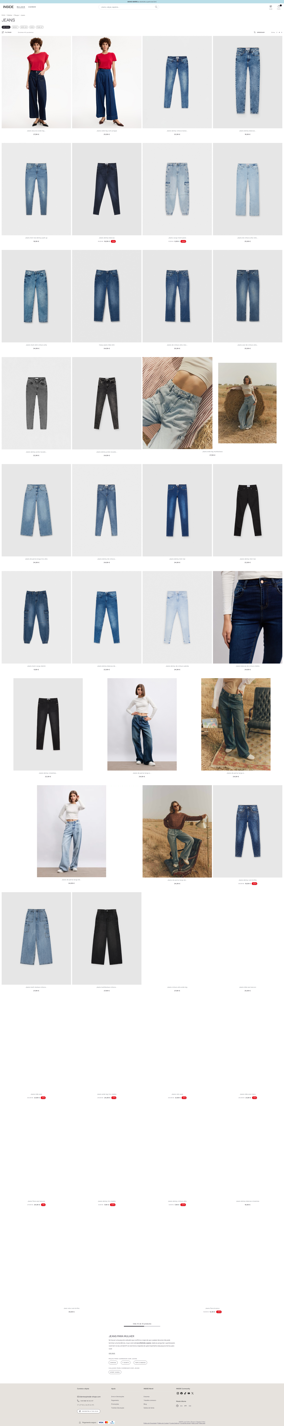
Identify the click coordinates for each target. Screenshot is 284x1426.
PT (186, 1406)
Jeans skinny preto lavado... (36, 452)
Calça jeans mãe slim (107, 345)
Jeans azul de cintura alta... (247, 345)
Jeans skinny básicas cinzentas (247, 1201)
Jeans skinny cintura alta (177, 1201)
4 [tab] (7, 37)
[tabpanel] (36, 82)
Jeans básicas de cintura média (247, 666)
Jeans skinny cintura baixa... (177, 131)
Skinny (15, 27)
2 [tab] (5, 37)
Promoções (115, 1404)
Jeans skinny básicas (107, 238)
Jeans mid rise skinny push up (36, 238)
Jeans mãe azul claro (248, 1094)
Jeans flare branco (212, 1308)
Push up (40, 27)
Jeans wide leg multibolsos (212, 452)
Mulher (21, 7)
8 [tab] (211, 680)
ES (181, 1406)
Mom (32, 27)
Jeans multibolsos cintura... (106, 987)
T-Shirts (125, 1362)
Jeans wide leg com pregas (107, 131)
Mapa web (202, 1423)
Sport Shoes (115, 1372)
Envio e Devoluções (117, 1397)
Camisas (113, 1362)
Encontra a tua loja (90, 1411)
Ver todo (6, 27)
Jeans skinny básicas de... (106, 666)
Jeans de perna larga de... (71, 880)
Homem (32, 7)
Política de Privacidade (150, 1423)
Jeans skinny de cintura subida (177, 666)
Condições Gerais (185, 1423)
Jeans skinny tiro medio (107, 1201)
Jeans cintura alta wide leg (177, 987)
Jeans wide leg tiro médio (106, 1094)
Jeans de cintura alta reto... (247, 238)
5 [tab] (8, 37)
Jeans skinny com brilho (248, 880)
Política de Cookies (163, 1423)
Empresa (146, 1397)
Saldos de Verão (149, 1408)
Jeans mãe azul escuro (247, 987)
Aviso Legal (195, 1423)
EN (190, 1406)
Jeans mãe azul (36, 1094)
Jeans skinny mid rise (177, 559)
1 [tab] (3, 37)
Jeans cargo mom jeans (177, 238)
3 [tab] (6, 37)
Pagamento (115, 1400)
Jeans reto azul (177, 1094)
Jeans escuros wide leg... (36, 131)
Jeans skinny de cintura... (106, 559)
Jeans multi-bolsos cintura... (36, 987)
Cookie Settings (174, 1423)
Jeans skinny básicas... (247, 131)
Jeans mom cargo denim (36, 666)
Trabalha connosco (150, 1400)
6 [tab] (150, 37)
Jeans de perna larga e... (142, 773)
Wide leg (24, 27)
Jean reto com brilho (72, 1308)
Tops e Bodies (140, 1362)
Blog (145, 1404)
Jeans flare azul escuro (36, 1201)
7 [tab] (221, 37)
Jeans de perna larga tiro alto (36, 559)
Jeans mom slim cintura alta (36, 345)
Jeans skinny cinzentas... (48, 773)
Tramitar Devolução (117, 1408)
